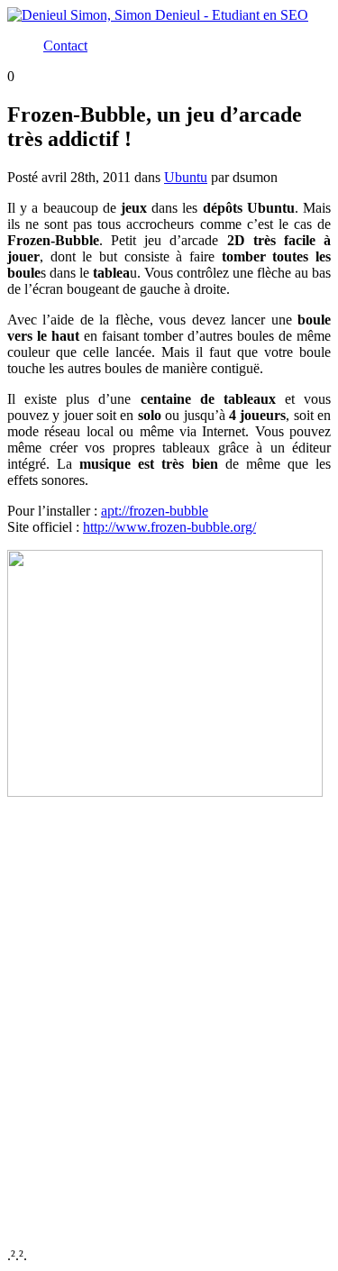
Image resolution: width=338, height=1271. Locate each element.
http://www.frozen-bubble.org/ (169, 527)
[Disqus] (169, 1022)
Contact (65, 45)
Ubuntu (185, 177)
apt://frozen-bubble (154, 510)
